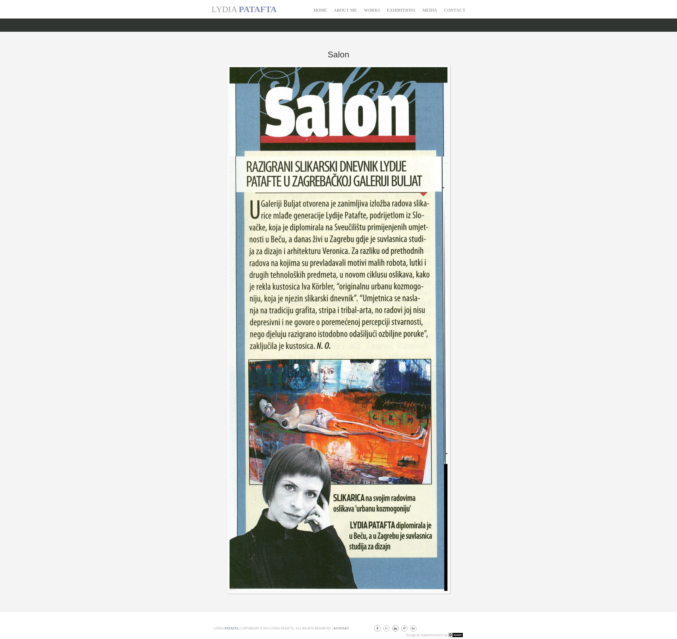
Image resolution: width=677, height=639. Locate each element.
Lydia (244, 9)
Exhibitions (401, 10)
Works (372, 10)
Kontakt (341, 628)
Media (429, 10)
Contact (454, 10)
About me (345, 10)
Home (320, 10)
